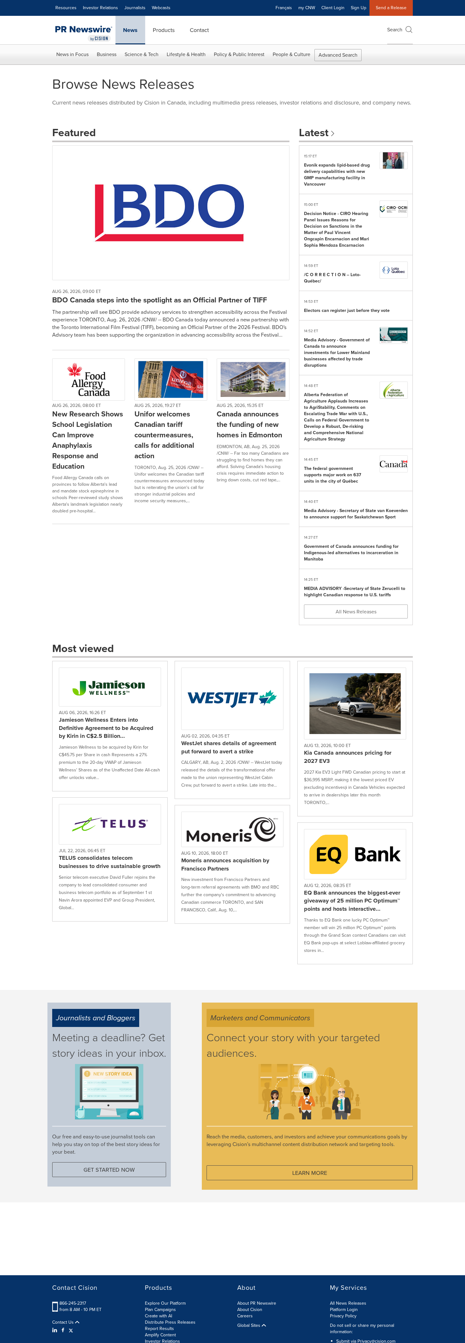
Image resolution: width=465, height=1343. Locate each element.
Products (164, 30)
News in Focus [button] (72, 54)
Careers (245, 1316)
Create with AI (158, 1316)
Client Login (332, 7)
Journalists (135, 7)
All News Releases (356, 611)
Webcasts (161, 7)
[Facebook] (63, 1330)
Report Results (159, 1328)
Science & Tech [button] (141, 54)
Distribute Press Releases (170, 1322)
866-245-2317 (72, 1303)
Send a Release (391, 7)
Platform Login (344, 1309)
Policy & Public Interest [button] (239, 54)
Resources (66, 7)
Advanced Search (338, 55)
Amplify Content (160, 1335)
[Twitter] (71, 1330)
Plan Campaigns (160, 1309)
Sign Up (358, 7)
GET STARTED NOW (109, 1170)
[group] (110, 726)
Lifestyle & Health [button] (186, 54)
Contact (199, 30)
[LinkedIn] (55, 1330)
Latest (315, 132)
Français (284, 7)
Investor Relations (100, 7)
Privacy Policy (343, 1316)
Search (394, 29)
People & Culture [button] (291, 54)
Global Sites (249, 1325)
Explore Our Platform (165, 1303)
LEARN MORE (309, 1173)
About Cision (249, 1309)
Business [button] (106, 54)
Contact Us (63, 1322)
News (130, 30)
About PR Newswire (256, 1303)
